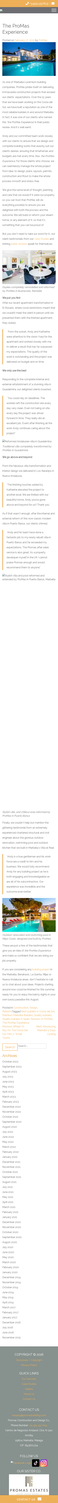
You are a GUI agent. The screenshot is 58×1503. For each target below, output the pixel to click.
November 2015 (11, 1337)
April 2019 (8, 1302)
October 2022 (10, 1116)
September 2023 (11, 1066)
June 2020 (8, 1252)
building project (41, 969)
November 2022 (11, 1111)
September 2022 (11, 1121)
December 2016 (11, 1322)
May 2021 (7, 1197)
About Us (29, 1393)
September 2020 (12, 1237)
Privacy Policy (29, 1365)
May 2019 (7, 1297)
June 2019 (8, 1292)
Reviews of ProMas (42, 1018)
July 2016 (7, 1327)
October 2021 (10, 1171)
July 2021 (7, 1187)
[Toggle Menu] (54, 10)
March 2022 (9, 1146)
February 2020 (10, 1267)
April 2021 (7, 1202)
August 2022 (9, 1126)
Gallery (29, 1388)
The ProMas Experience (15, 1022)
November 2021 (11, 1166)
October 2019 (10, 1287)
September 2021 (11, 1176)
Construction (21, 1007)
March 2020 (9, 1262)
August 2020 (9, 1242)
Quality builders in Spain (16, 1018)
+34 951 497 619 (38, 1425)
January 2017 (9, 1317)
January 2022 (9, 1156)
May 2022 (8, 1141)
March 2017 (8, 1307)
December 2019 (11, 1277)
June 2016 (8, 1332)
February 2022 (10, 1151)
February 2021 (10, 1212)
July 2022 (7, 1131)
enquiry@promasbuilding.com (29, 1415)
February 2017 (10, 1312)
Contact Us (29, 1398)
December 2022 (11, 1106)
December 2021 (11, 1161)
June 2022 (8, 1136)
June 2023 (8, 1081)
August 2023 (9, 1071)
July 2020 (7, 1247)
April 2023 (8, 1091)
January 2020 (10, 1272)
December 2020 (11, 1222)
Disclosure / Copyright (29, 1360)
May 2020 (8, 1257)
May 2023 (8, 1086)
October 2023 (10, 1061)
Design (33, 1007)
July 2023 (7, 1076)
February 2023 (10, 1101)
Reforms (7, 1011)
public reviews (19, 243)
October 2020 (10, 1232)
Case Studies (42, 238)
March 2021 (8, 1207)
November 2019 (11, 1282)
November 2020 (11, 1227)
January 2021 (9, 1217)
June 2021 (8, 1192)
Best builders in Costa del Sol (38, 1011)
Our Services (29, 1378)
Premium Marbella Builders (17, 1015)
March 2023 (9, 1096)
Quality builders (43, 1015)
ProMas (43, 40)
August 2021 (9, 1182)
